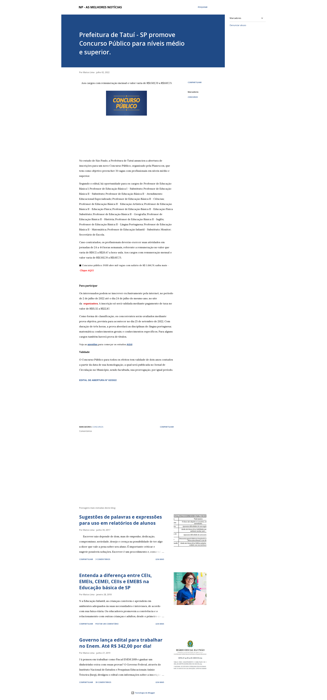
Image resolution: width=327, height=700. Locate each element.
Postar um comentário (107, 624)
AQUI (129, 344)
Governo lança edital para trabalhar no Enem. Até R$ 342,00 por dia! (120, 643)
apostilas (92, 344)
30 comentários (103, 682)
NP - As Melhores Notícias (100, 7)
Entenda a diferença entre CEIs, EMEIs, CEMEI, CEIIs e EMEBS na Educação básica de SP (115, 581)
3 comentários (102, 559)
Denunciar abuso (238, 25)
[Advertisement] (126, 135)
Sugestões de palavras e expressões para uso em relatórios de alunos (120, 520)
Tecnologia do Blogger (144, 693)
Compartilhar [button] (195, 82)
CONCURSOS (193, 97)
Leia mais (160, 559)
